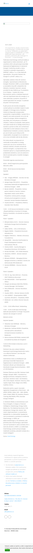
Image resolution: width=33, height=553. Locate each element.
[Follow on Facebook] (5, 516)
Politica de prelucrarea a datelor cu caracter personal (16, 483)
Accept (7, 550)
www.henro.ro (19, 465)
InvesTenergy (11, 436)
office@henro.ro (9, 512)
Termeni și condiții (15, 481)
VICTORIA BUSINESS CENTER (12, 495)
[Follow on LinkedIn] (9, 516)
